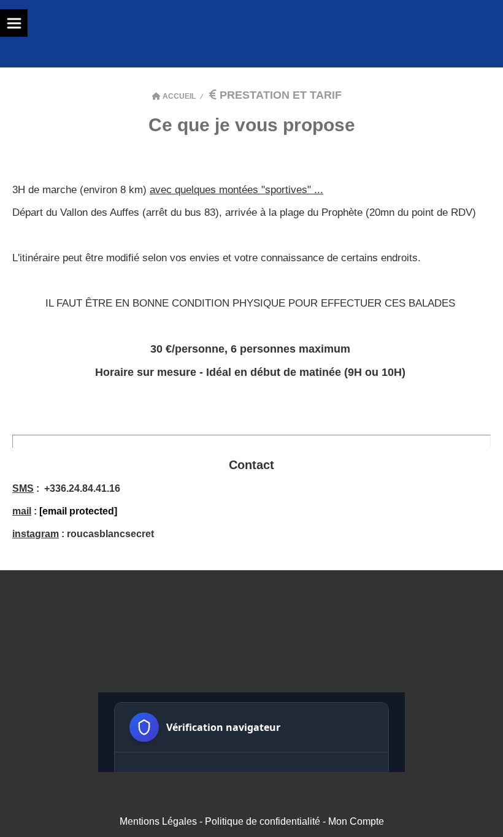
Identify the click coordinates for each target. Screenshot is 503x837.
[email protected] (78, 511)
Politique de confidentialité (262, 821)
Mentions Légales (158, 821)
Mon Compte (356, 821)
